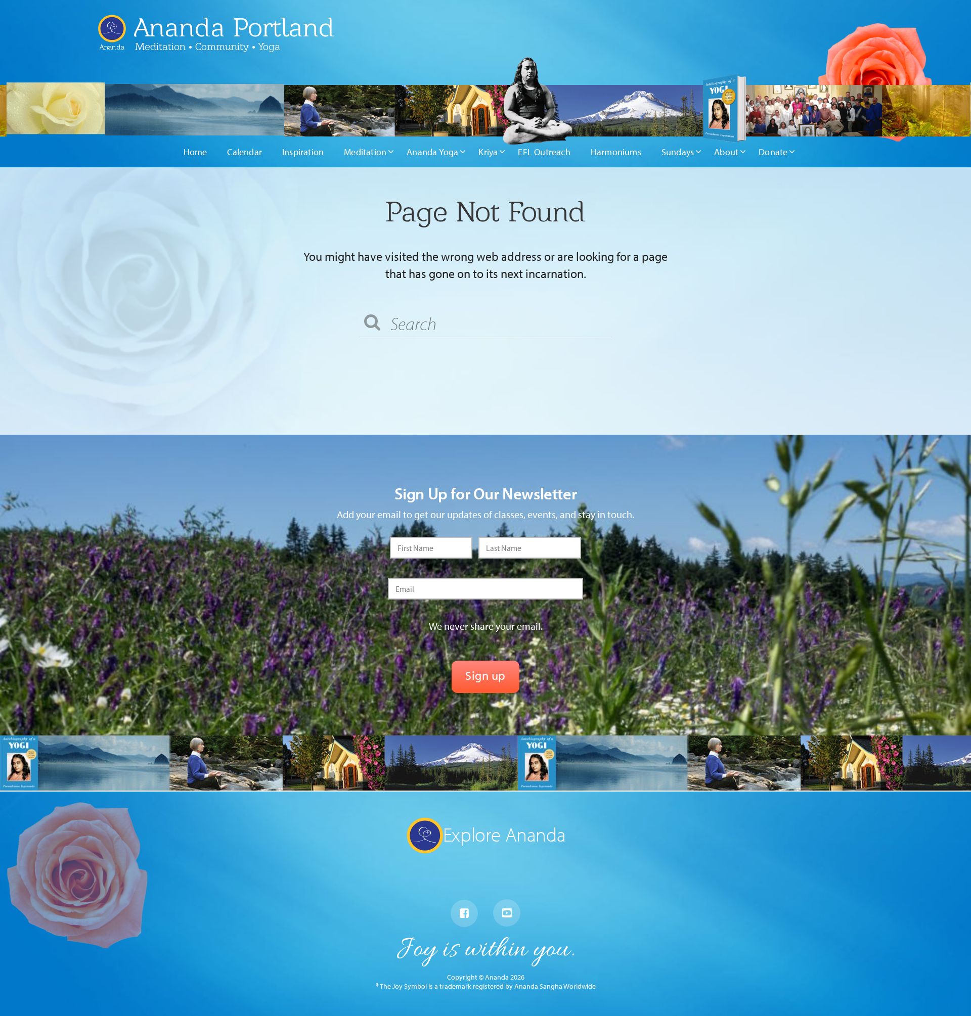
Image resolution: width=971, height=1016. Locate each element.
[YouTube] (506, 913)
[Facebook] (464, 913)
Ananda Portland (234, 27)
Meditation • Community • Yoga (207, 46)
